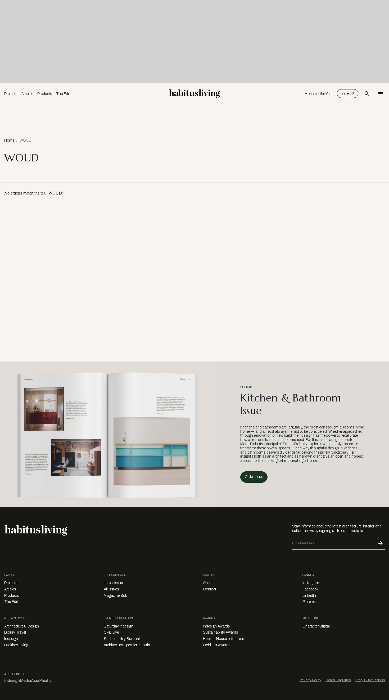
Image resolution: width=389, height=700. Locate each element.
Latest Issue (113, 583)
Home (9, 140)
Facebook (310, 589)
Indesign (11, 639)
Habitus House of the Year (223, 639)
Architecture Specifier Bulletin (127, 645)
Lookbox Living (16, 645)
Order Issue (254, 477)
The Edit (63, 94)
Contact (209, 589)
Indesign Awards (216, 626)
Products (44, 94)
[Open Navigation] (380, 93)
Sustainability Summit (122, 639)
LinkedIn (309, 596)
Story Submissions (370, 680)
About (207, 583)
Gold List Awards (216, 645)
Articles (27, 94)
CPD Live (111, 632)
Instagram (310, 583)
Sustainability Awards (220, 632)
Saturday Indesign (118, 626)
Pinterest (309, 602)
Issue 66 (347, 93)
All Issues (111, 589)
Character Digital (316, 626)
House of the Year (319, 94)
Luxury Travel (15, 632)
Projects (10, 94)
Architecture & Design (21, 626)
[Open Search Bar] (367, 93)
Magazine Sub (115, 596)
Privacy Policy (310, 680)
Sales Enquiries (338, 680)
